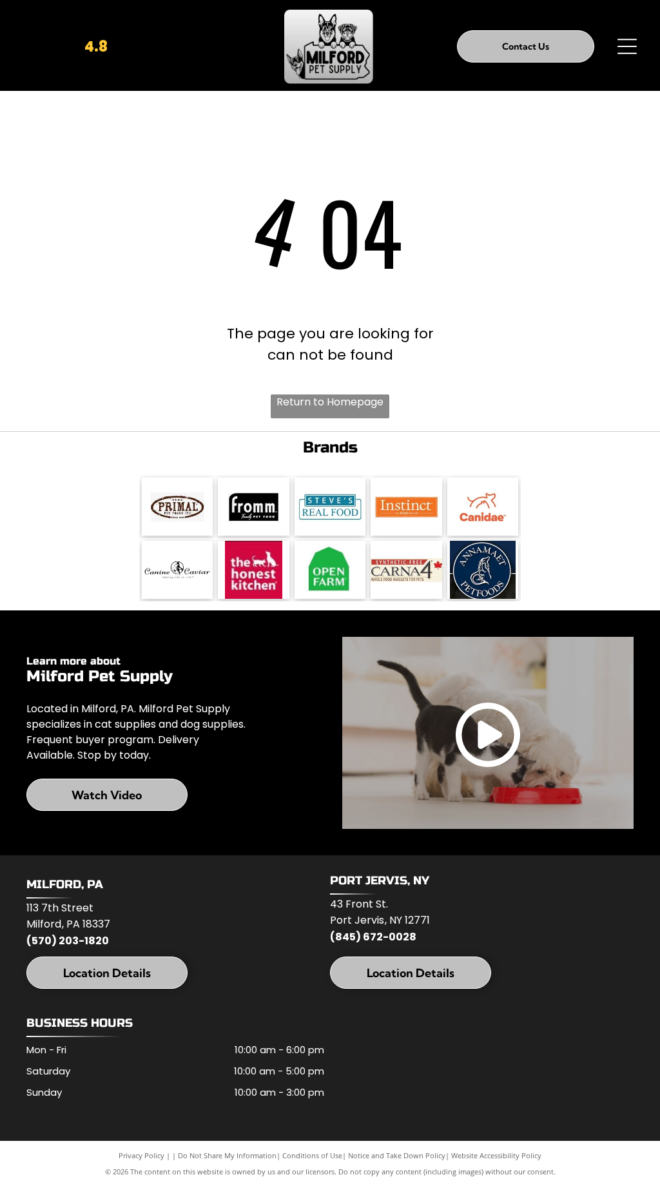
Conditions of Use (312, 1155)
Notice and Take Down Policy (396, 1155)
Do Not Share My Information (227, 1155)
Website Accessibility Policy (496, 1155)
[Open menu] (627, 46)
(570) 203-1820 (67, 940)
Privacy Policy (141, 1155)
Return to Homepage (330, 401)
